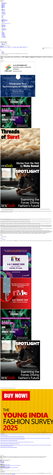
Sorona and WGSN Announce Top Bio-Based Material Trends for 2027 (9, 443)
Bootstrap (25, 473)
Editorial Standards (5, 20)
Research (3, 5)
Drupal (9, 473)
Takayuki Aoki (4, 239)
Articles (9, 464)
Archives (4, 7)
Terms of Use (3, 468)
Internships (16, 467)
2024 (2, 16)
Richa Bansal (4, 25)
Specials (3, 4)
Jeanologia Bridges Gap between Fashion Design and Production (8, 440)
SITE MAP (2, 0)
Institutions (3, 34)
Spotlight (4, 9)
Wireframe (4, 10)
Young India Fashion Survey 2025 (6, 23)
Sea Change (3, 12)
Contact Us (5, 460)
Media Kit (3, 21)
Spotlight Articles (4, 3)
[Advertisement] (18, 215)
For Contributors (4, 28)
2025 (2, 15)
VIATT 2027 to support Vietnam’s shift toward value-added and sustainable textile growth (12, 436)
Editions (7, 464)
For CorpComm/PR (4, 29)
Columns (6, 465)
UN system (3, 35)
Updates (14, 465)
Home (2, 51)
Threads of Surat (4, 13)
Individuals (3, 33)
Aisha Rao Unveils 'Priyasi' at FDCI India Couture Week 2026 (8, 447)
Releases (16, 465)
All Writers (3, 26)
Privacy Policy (7, 468)
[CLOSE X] (1, 1)
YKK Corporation (4, 236)
